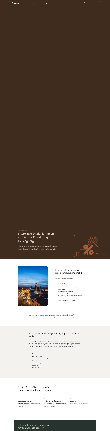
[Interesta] (15, 3)
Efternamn (77, 424)
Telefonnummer (78, 430)
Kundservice (81, 3)
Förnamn (60, 424)
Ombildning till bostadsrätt (27, 3)
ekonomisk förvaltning (77, 277)
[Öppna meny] (97, 3)
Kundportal (89, 3)
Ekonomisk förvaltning (43, 3)
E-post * (60, 430)
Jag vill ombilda (73, 3)
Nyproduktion (35, 3)
